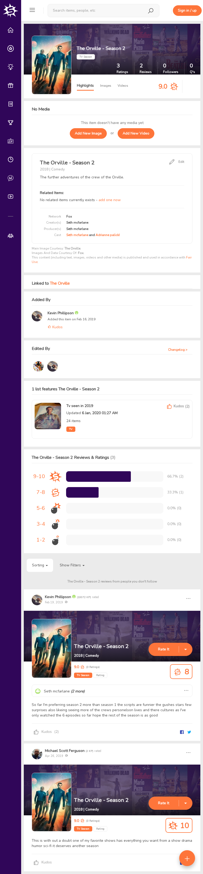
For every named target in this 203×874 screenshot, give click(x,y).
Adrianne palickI (108, 235)
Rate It (163, 649)
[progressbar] (98, 476)
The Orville (60, 283)
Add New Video (136, 133)
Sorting (38, 565)
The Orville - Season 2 (101, 646)
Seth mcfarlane (77, 235)
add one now (110, 199)
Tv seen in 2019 (79, 405)
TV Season (83, 675)
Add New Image (88, 133)
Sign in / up (187, 10)
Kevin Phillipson (61, 313)
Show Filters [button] (71, 565)
